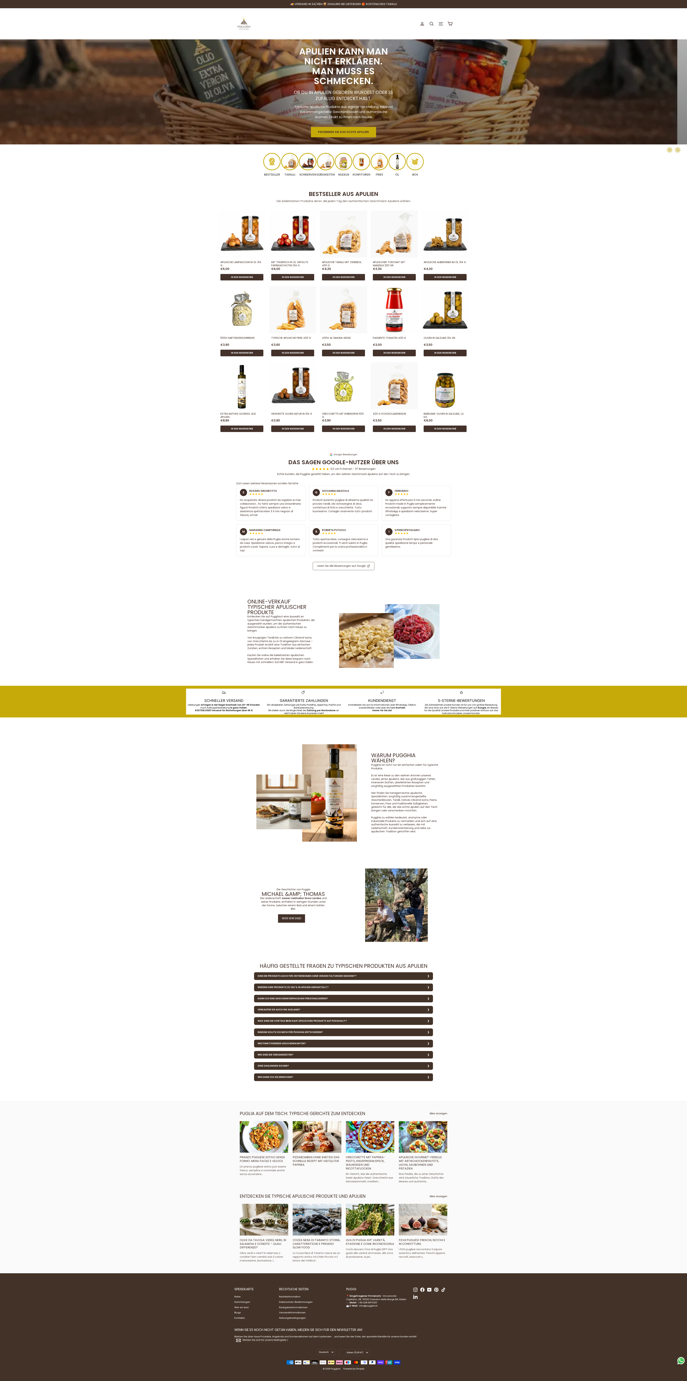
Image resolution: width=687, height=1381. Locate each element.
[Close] (393, 657)
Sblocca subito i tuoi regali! (343, 721)
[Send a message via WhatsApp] (681, 1360)
